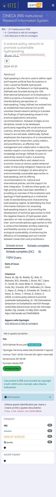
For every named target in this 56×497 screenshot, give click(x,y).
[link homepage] (10, 5)
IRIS (4, 29)
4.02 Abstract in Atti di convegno (21, 35)
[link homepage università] (35, 5)
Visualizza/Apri (12, 368)
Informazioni (13, 397)
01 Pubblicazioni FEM (19, 29)
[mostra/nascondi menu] (53, 5)
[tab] (40, 251)
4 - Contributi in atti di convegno (21, 32)
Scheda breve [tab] (14, 245)
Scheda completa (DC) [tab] (20, 251)
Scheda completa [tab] (38, 245)
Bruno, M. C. (11, 55)
